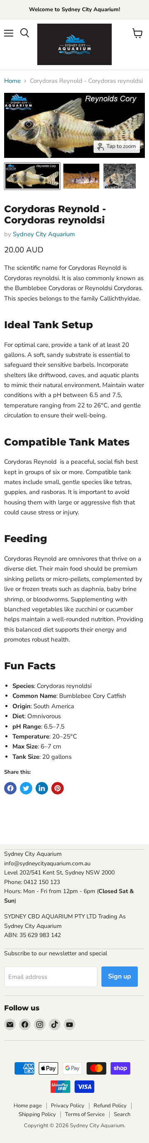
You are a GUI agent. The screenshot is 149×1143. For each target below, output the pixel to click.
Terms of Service (85, 1114)
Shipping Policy (37, 1114)
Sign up (119, 976)
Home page (28, 1105)
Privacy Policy (67, 1105)
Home (12, 81)
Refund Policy (110, 1105)
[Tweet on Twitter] (26, 788)
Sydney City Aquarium (44, 234)
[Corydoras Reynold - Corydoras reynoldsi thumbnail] (32, 176)
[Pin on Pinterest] (57, 788)
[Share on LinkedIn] (42, 788)
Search (122, 1114)
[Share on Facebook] (10, 788)
